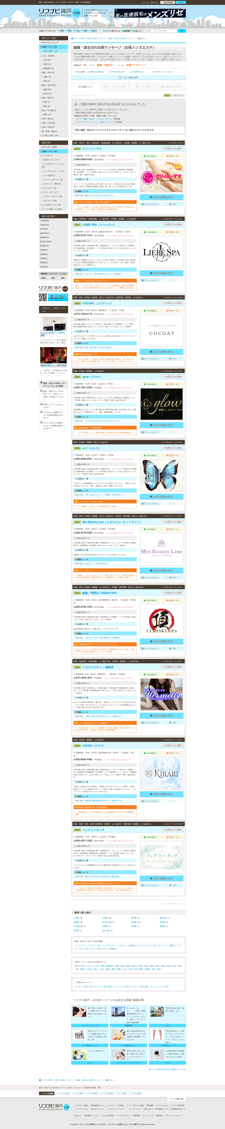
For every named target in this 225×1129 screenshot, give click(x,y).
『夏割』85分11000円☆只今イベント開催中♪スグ (104, 716)
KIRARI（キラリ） (90, 746)
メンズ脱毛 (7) (50, 175)
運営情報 (136, 1115)
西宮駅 (134, 922)
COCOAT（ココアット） (94, 303)
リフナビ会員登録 (107, 1115)
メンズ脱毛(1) (130, 945)
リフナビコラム (162, 1105)
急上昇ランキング (97, 1109)
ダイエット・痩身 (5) (52, 183)
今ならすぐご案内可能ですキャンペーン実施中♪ (103, 274)
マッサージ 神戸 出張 (102, 986)
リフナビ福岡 (135, 1093)
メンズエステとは (81, 1109)
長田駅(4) (44, 262)
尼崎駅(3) (44, 254)
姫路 (62, 31)
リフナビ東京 (121, 1093)
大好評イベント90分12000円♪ (96, 563)
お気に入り (138, 31)
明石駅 (76, 930)
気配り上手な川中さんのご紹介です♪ (99, 195)
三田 (130, 969)
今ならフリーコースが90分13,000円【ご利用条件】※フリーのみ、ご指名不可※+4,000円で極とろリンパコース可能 (104, 650)
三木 (124, 969)
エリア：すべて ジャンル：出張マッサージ (94, 122)
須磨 (119, 969)
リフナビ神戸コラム (112, 31)
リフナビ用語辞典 (177, 1105)
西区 (108, 969)
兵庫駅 (134, 926)
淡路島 (147, 969)
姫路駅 (76, 922)
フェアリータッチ (90, 830)
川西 (179, 965)
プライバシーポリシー (173, 1115)
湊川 (154, 969)
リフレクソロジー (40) (53, 196)
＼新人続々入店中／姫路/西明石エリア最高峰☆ (103, 637)
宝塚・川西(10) (48, 127)
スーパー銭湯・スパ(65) (52, 209)
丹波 (135, 969)
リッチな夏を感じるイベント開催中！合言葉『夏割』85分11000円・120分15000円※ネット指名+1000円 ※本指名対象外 (105, 729)
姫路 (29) (47, 89)
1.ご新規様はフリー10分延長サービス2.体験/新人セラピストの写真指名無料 (104, 813)
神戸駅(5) (44, 228)
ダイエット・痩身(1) (166, 945)
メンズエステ (47, 155)
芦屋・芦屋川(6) (48, 122)
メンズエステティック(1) (112, 945)
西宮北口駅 (107, 922)
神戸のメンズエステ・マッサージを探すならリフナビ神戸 (114, 1124)
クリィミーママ (88, 149)
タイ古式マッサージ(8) (51, 204)
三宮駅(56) (44, 220)
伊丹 (122, 965)
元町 (102, 965)
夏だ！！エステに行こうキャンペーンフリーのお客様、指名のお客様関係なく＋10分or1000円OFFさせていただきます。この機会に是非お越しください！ (105, 286)
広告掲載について (91, 1115)
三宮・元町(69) (48, 55)
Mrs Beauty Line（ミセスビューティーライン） (108, 522)
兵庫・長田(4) (47, 118)
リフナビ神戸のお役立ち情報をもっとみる (168, 1069)
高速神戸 (109, 965)
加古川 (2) (48, 93)
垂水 (146, 965)
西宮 (85, 31)
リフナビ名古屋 (106, 1093)
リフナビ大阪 (63, 1093)
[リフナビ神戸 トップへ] (60, 13)
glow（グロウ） (89, 377)
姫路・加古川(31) (49, 85)
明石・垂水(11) (48, 97)
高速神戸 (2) (49, 68)
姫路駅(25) (44, 237)
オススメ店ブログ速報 (135, 1105)
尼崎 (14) (47, 76)
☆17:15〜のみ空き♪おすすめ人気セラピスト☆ (102, 421)
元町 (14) (47, 64)
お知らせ (77, 1115)
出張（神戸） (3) (50, 50)
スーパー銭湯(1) (109, 948)
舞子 (159, 969)
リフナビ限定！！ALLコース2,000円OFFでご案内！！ (97, 506)
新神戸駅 (163, 917)
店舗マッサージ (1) (51, 159)
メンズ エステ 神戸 (121, 986)
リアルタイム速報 (81, 1105)
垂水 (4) (47, 106)
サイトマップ (148, 1115)
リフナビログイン (123, 1115)
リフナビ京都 (91, 1093)
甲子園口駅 (78, 926)
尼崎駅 (105, 926)
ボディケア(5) (95, 948)
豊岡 (141, 969)
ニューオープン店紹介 (115, 1105)
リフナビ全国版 (47, 1093)
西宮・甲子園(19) (49, 110)
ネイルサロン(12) (49, 188)
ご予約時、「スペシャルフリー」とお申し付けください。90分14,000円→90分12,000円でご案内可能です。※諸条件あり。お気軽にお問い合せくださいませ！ (105, 576)
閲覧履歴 (127, 31)
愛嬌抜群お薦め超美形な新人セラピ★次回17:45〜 (104, 800)
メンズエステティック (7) (54, 171)
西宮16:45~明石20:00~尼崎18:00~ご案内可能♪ (102, 876)
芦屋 (168, 965)
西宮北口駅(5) (46, 241)
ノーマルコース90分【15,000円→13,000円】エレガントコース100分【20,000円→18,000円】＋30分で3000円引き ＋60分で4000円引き (104, 889)
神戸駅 (134, 917)
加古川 (94, 31)
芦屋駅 (162, 922)
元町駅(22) (44, 224)
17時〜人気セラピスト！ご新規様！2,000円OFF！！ (105, 494)
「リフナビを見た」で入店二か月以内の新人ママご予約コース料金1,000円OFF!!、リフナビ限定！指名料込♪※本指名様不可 (104, 208)
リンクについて (134, 1109)
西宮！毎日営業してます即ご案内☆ (98, 347)
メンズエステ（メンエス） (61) (54, 165)
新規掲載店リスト (97, 1105)
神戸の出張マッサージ (84, 965)
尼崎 (117, 965)
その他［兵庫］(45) (50, 135)
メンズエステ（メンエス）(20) (87, 945)
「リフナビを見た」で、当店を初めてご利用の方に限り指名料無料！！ (104, 432)
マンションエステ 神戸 (159, 986)
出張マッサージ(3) (49, 46)
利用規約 (159, 1115)
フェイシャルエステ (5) (53, 179)
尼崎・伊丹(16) (48, 72)
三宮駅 (76, 917)
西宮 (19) (47, 114)
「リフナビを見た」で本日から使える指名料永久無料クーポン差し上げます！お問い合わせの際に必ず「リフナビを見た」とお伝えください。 (104, 360)
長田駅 (162, 926)
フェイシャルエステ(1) (147, 945)
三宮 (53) (47, 60)
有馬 (113, 969)
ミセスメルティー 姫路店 (94, 667)
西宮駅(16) (44, 245)
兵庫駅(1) (44, 258)
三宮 (77, 31)
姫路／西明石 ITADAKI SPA (96, 593)
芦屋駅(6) (44, 249)
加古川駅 (106, 930)
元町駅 (105, 917)
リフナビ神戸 (77, 1093)
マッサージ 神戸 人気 (83, 986)
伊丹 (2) (47, 81)
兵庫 (157, 965)
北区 (102, 969)
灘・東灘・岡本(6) (49, 131)
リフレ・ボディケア (50, 192)
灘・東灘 (80, 969)
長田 (163, 965)
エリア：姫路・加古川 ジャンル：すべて (93, 118)
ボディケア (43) (50, 200)
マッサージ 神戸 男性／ (140, 986)
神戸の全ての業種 (49, 147)
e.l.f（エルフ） (88, 448)
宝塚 (174, 965)
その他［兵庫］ (92, 969)
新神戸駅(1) (45, 233)
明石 (70, 31)
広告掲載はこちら (162, 1109)
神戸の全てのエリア (50, 42)
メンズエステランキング (116, 1109)
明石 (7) (47, 101)
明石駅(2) (44, 266)
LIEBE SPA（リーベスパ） (95, 225)
